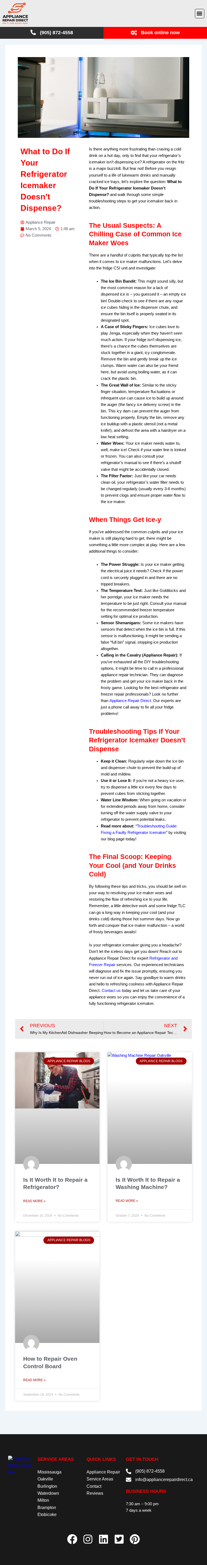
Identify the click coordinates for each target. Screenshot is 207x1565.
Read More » (34, 1201)
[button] (199, 13)
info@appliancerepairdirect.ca (164, 1479)
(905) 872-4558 (150, 1471)
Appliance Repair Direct (130, 701)
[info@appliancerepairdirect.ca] (128, 1479)
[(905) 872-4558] (128, 1471)
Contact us (111, 990)
